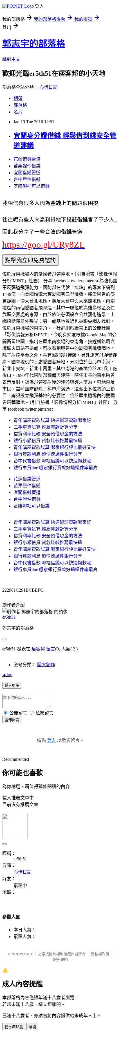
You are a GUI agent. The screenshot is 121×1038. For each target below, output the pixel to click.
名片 (18, 111)
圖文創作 (46, 664)
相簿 (18, 98)
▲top (7, 674)
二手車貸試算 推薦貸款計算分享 (46, 427)
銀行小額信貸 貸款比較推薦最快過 (48, 440)
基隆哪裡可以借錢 (32, 186)
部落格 (20, 105)
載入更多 (12, 685)
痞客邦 (38, 648)
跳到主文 (11, 59)
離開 (32, 1027)
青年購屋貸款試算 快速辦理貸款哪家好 (52, 420)
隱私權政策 (100, 954)
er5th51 (9, 617)
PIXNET (26, 954)
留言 (50, 648)
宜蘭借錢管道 (27, 172)
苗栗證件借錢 (27, 166)
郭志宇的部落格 (33, 44)
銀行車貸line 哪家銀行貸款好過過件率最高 (56, 467)
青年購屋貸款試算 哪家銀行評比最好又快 (55, 447)
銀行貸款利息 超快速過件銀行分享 (48, 454)
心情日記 (48, 87)
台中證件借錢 (27, 179)
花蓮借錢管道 (27, 159)
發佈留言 (12, 720)
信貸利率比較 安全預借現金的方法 (48, 433)
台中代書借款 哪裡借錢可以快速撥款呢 (52, 460)
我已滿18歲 (14, 1027)
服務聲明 (60, 960)
